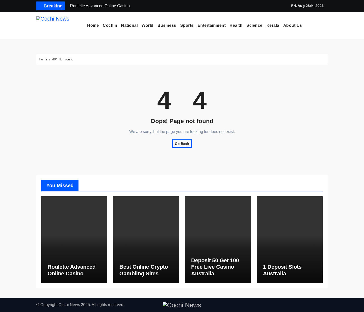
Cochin (110, 25)
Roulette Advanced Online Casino (72, 270)
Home (93, 25)
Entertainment (212, 25)
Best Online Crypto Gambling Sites (143, 270)
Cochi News (69, 305)
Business (166, 25)
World (148, 25)
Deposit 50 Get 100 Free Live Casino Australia (215, 267)
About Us (292, 25)
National (129, 25)
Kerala (272, 25)
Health (236, 25)
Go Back (182, 144)
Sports (187, 25)
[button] (326, 25)
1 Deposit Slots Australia (282, 270)
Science (254, 25)
